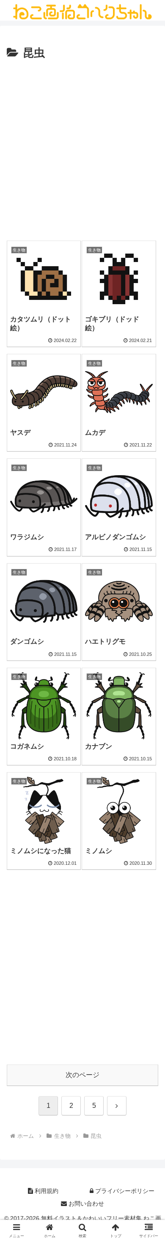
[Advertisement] (82, 149)
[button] (148, 1080)
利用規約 (45, 1191)
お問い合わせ (85, 1203)
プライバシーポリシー (124, 1191)
